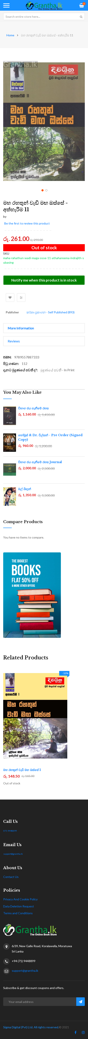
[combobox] (44, 16)
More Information (21, 328)
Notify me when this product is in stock (44, 280)
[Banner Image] (44, 595)
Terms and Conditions (18, 913)
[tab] (44, 328)
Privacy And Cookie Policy (20, 899)
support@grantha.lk (13, 854)
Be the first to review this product (27, 223)
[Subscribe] (80, 1001)
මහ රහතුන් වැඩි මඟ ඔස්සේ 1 (22, 770)
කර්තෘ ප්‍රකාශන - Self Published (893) (50, 312)
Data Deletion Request (18, 906)
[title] (75, 1033)
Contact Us (11, 877)
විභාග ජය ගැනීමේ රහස (33, 408)
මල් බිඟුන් (24, 489)
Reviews (14, 341)
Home (10, 35)
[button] (42, 190)
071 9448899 (10, 830)
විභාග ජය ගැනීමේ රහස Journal (40, 462)
